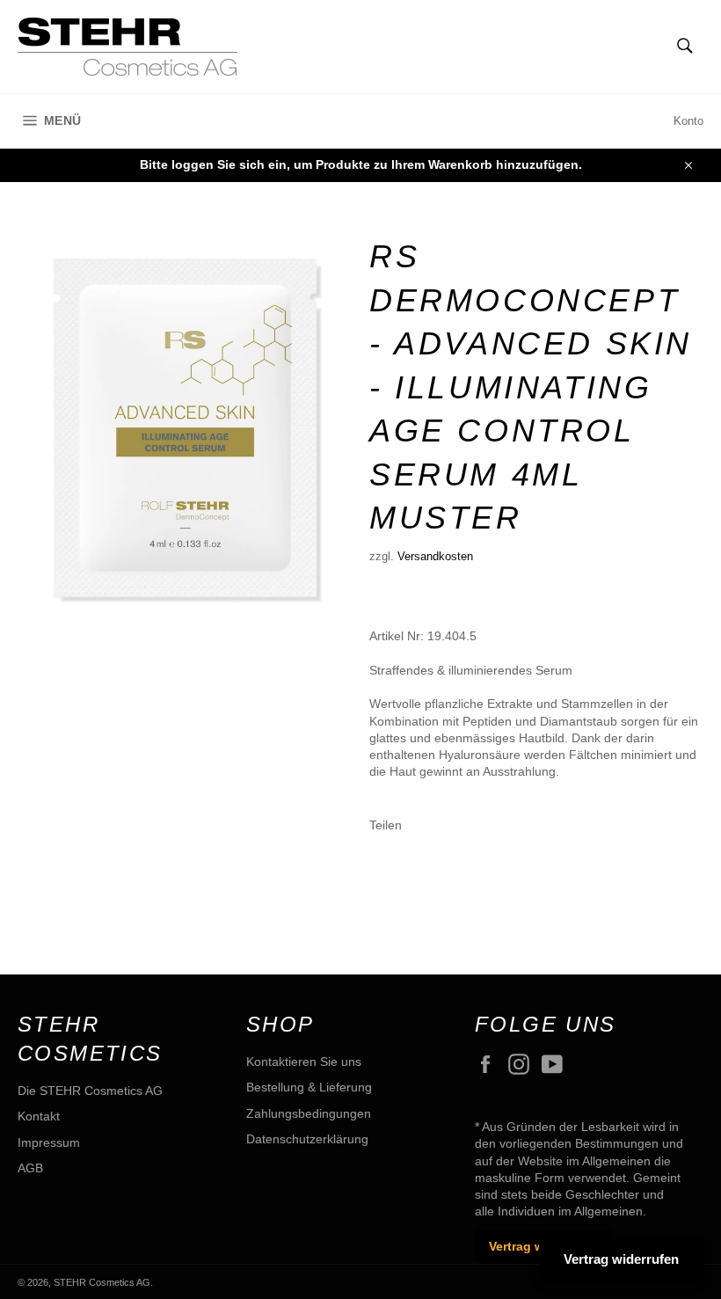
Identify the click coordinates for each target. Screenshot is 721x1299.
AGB (30, 1168)
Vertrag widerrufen (621, 1259)
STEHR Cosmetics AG (102, 1282)
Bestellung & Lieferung (309, 1087)
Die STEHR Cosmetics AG (90, 1091)
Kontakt (39, 1116)
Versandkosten (435, 556)
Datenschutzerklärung (307, 1139)
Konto (688, 121)
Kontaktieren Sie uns (303, 1062)
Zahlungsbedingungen (308, 1113)
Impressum (49, 1142)
